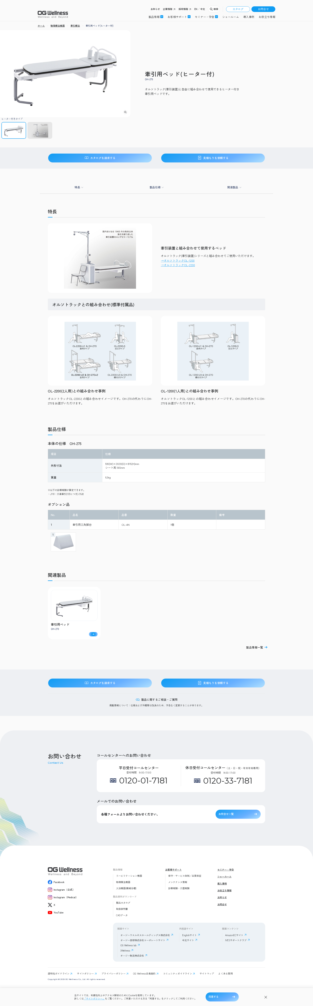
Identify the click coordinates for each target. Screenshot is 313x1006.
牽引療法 (75, 25)
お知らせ (155, 9)
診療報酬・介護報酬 (178, 888)
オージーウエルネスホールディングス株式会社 (145, 935)
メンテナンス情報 (177, 882)
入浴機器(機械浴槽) (126, 888)
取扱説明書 (122, 909)
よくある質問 (225, 973)
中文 (202, 9)
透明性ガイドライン (58, 973)
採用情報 (183, 9)
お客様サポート (177, 16)
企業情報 (167, 9)
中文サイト (188, 940)
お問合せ (263, 9)
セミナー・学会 (225, 869)
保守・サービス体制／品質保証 (184, 875)
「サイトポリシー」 (94, 998)
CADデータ (122, 915)
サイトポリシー (85, 973)
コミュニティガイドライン (177, 973)
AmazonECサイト (234, 935)
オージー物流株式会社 (132, 955)
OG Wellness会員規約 (144, 973)
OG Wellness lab (128, 945)
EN (195, 9)
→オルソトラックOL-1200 (178, 260)
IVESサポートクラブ (236, 940)
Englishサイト (189, 935)
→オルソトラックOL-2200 (178, 265)
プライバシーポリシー (113, 973)
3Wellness (125, 950)
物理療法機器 (123, 882)
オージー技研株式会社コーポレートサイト (142, 940)
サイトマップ (207, 973)
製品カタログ (123, 902)
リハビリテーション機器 (129, 875)
